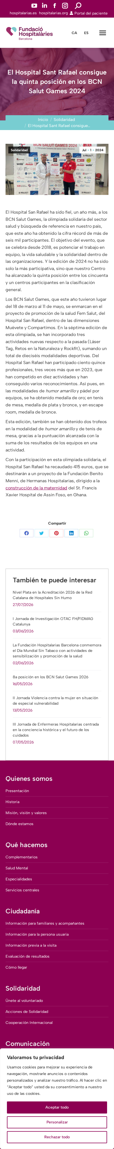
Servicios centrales (22, 890)
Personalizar (57, 1122)
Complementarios (22, 857)
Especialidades (19, 879)
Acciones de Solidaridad (27, 1011)
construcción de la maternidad (36, 488)
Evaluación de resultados (28, 956)
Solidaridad (19, 150)
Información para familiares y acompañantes (45, 923)
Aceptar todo (57, 1107)
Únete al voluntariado (24, 1000)
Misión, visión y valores (26, 813)
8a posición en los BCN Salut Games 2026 (50, 677)
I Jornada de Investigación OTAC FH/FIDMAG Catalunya (53, 621)
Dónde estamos (19, 824)
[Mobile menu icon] (102, 32)
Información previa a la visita (31, 945)
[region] (57, 1098)
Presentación (17, 791)
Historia (12, 802)
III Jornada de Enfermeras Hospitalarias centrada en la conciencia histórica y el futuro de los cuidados (56, 730)
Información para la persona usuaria (37, 934)
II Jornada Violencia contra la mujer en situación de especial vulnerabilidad (55, 701)
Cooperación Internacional (29, 1022)
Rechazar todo (57, 1137)
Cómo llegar (16, 967)
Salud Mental (17, 868)
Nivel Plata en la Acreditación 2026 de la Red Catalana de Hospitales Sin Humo (52, 595)
